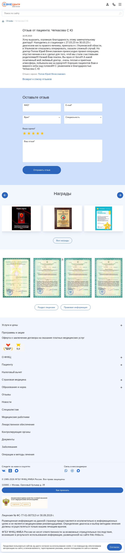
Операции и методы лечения (18, 454)
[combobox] (42, 119)
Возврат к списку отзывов (37, 79)
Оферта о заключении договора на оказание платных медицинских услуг (43, 338)
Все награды (62, 240)
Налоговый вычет (12, 372)
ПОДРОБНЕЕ (16, 504)
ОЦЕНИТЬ (26, 504)
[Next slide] (120, 195)
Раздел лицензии (46, 307)
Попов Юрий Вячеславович (51, 74)
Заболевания (9, 447)
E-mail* (69, 105)
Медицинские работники (15, 417)
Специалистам (10, 409)
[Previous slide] (5, 195)
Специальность (73, 117)
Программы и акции (13, 332)
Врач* (26, 117)
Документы (8, 439)
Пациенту (7, 364)
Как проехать (62, 490)
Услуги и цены (10, 325)
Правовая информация (75, 307)
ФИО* (26, 105)
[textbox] (42, 117)
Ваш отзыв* (29, 141)
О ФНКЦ (6, 357)
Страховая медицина (14, 379)
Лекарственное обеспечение (18, 424)
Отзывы (6, 394)
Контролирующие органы (16, 432)
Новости (6, 402)
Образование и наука (14, 387)
